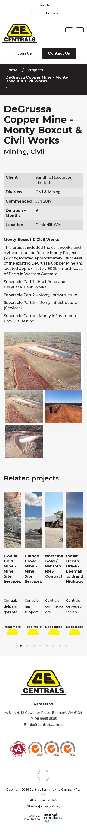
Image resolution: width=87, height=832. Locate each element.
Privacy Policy (50, 806)
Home (11, 70)
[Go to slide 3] (34, 646)
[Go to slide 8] (66, 646)
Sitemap (33, 806)
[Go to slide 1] (21, 646)
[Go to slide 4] (40, 646)
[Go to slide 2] (27, 646)
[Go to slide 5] (47, 646)
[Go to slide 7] (60, 646)
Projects (35, 70)
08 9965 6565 (46, 719)
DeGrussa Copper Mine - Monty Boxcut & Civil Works (37, 79)
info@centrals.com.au (46, 725)
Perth (44, 5)
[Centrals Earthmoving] (18, 33)
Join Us (24, 53)
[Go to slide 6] (53, 646)
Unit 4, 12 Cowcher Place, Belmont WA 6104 (45, 712)
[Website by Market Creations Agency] (43, 817)
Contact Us (59, 53)
